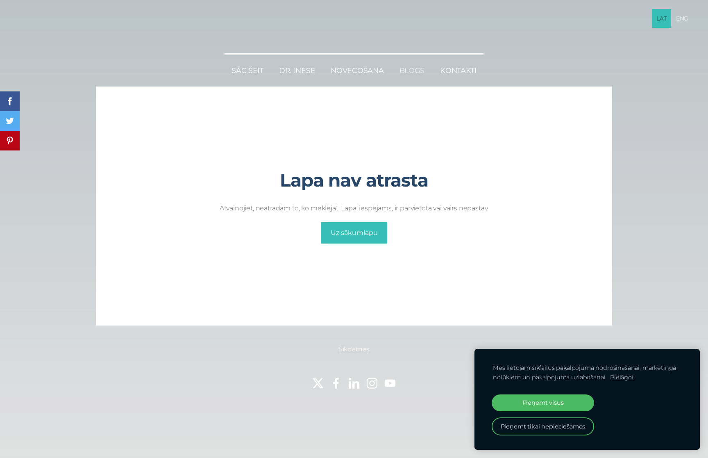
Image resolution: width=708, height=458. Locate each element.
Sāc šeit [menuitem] (247, 70)
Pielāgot (622, 377)
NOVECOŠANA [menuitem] (357, 70)
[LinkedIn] (354, 383)
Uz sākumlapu (354, 233)
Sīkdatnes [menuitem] (354, 349)
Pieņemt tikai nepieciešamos (543, 426)
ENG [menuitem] (682, 18)
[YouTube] (390, 383)
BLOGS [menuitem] (412, 70)
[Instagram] (372, 383)
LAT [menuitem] (661, 18)
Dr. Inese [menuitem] (297, 70)
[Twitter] (318, 383)
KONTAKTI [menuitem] (458, 70)
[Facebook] (336, 383)
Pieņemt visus (543, 402)
